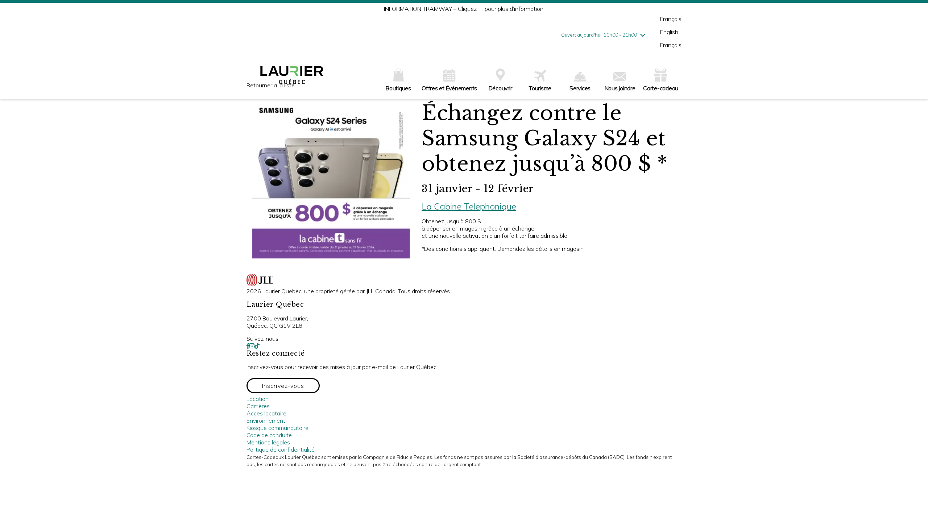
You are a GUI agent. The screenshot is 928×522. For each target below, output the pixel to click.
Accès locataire (266, 413)
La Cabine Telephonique (469, 206)
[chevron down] (643, 35)
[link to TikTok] (257, 345)
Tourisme (540, 88)
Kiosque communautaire (277, 427)
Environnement (265, 420)
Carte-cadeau (660, 88)
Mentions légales (268, 442)
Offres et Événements (449, 88)
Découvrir (500, 88)
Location (257, 398)
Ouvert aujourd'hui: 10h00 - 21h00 (599, 35)
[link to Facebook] (247, 345)
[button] (283, 385)
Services (580, 88)
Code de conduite (269, 435)
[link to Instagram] (251, 345)
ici (480, 8)
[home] (291, 77)
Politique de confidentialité (280, 449)
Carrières (258, 406)
